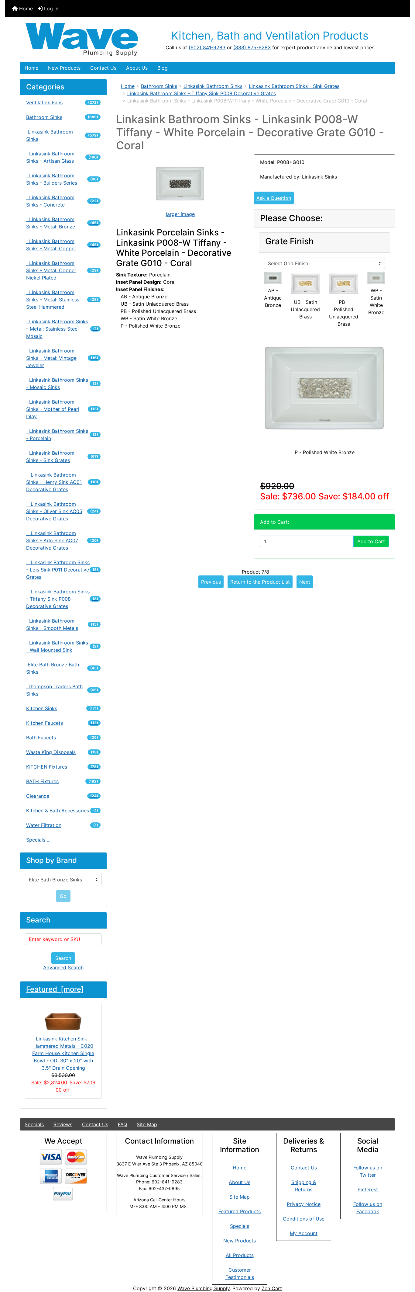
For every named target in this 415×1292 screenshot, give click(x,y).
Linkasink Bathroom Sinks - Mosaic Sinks (62, 383)
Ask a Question (273, 198)
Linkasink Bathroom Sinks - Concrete (62, 201)
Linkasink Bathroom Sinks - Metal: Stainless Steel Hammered (62, 299)
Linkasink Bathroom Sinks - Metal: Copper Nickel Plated (62, 270)
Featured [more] (55, 989)
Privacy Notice (304, 1204)
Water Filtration (62, 825)
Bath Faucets (62, 738)
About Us (137, 68)
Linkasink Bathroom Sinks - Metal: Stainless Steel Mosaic (62, 328)
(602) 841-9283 (207, 47)
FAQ (122, 1124)
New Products (64, 68)
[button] (403, 1262)
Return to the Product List (260, 582)
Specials (34, 1124)
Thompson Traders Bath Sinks (62, 690)
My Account (303, 1233)
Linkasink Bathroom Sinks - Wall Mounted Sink (62, 646)
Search (63, 958)
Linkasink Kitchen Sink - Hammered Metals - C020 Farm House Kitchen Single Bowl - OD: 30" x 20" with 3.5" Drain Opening (63, 1053)
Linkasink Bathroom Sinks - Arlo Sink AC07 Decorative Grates (62, 540)
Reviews (62, 1124)
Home (25, 8)
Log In (50, 8)
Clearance (62, 796)
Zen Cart (272, 1288)
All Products (240, 1255)
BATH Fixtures (62, 781)
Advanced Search (63, 967)
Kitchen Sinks (62, 708)
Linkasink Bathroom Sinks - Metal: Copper (62, 245)
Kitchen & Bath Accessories (62, 811)
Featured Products (239, 1211)
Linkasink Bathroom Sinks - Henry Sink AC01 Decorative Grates (62, 482)
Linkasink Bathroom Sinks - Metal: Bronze (62, 223)
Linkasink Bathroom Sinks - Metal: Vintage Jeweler (62, 358)
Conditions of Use (303, 1219)
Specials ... (38, 840)
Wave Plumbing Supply (203, 1288)
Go (63, 896)
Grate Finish (289, 241)
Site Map (147, 1124)
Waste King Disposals (62, 752)
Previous (211, 582)
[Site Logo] (82, 39)
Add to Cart (371, 541)
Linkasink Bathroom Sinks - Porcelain (62, 434)
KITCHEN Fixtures (62, 767)
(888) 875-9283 (252, 47)
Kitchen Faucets (62, 723)
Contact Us (103, 68)
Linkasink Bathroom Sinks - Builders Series (62, 179)
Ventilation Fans (62, 102)
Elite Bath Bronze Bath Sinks (62, 668)
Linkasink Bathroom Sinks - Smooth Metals (62, 624)
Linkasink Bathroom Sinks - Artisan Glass (62, 157)
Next (304, 582)
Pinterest (368, 1189)
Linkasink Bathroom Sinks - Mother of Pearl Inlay (62, 409)
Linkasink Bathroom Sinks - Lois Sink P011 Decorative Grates (62, 569)
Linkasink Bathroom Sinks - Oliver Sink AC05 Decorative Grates (62, 511)
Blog (162, 68)
